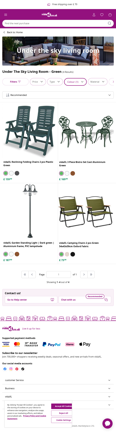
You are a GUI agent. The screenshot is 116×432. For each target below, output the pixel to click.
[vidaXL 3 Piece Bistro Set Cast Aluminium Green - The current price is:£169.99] (86, 130)
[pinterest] (16, 369)
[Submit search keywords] (109, 23)
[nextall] (91, 274)
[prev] (32, 274)
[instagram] (10, 369)
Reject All (63, 413)
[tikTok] (22, 369)
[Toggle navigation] (5, 14)
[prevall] (25, 274)
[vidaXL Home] (49, 15)
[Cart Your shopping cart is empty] (110, 14)
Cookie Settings (63, 420)
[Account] (94, 14)
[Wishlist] (102, 14)
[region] (38, 414)
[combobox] (58, 23)
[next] (84, 274)
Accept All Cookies (63, 406)
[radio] (5, 173)
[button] (58, 380)
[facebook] (5, 369)
